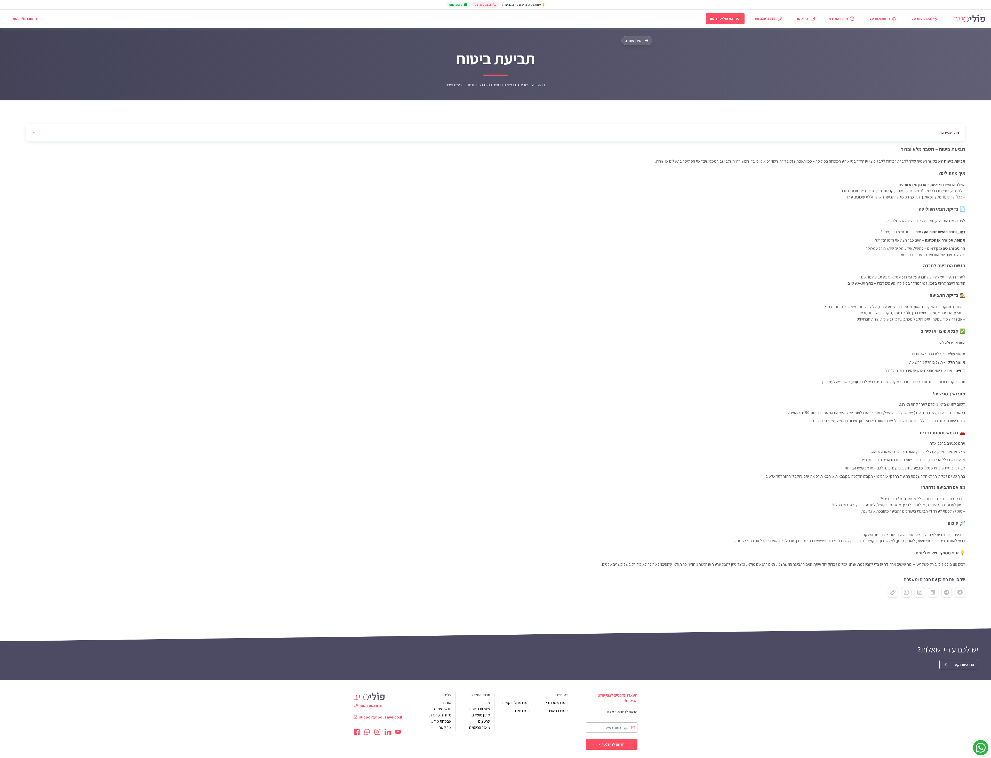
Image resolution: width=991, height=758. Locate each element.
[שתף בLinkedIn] (933, 592)
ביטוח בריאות (559, 711)
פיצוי (872, 161)
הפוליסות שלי (920, 18)
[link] (969, 18)
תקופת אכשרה (953, 240)
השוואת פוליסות (728, 18)
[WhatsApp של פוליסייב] (367, 732)
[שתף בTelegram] (946, 592)
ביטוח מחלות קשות (516, 702)
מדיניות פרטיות (440, 715)
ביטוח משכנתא (557, 702)
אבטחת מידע (441, 721)
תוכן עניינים (950, 132)
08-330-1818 (483, 4)
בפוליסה (822, 161)
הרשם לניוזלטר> (612, 744)
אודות (447, 702)
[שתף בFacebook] (960, 592)
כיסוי (961, 232)
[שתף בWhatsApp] (906, 592)
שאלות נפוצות (479, 709)
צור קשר (802, 18)
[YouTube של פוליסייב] (398, 732)
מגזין (486, 702)
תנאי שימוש (442, 709)
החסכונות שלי (879, 18)
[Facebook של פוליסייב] (357, 732)
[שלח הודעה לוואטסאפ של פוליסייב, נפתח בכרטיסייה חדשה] (980, 747)
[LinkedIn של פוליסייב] (388, 732)
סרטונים (484, 721)
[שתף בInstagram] (920, 592)
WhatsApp (455, 4)
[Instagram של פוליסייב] (377, 732)
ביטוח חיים (523, 711)
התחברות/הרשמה (23, 18)
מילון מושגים (480, 715)
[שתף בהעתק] (893, 592)
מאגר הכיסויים (479, 727)
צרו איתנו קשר (963, 664)
